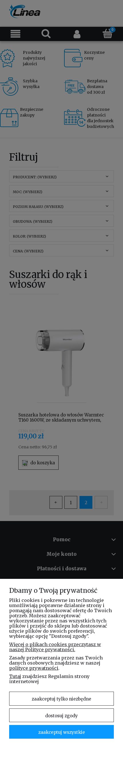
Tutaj (15, 676)
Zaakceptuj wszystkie (61, 732)
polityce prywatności (33, 668)
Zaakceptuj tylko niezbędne (61, 699)
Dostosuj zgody (61, 715)
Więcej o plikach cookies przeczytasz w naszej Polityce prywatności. (55, 647)
